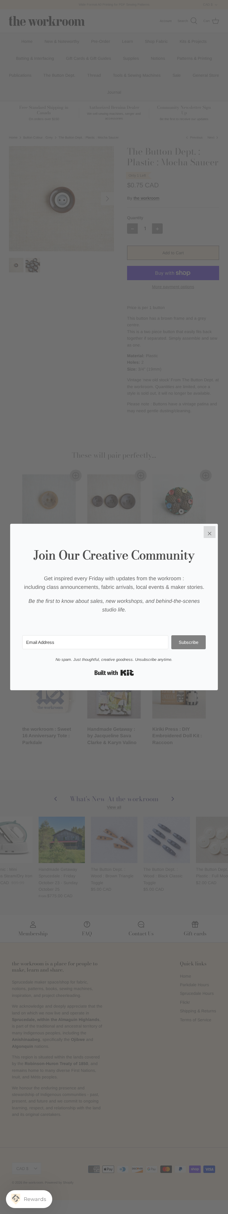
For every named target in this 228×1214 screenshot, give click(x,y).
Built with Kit (114, 672)
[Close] (210, 532)
